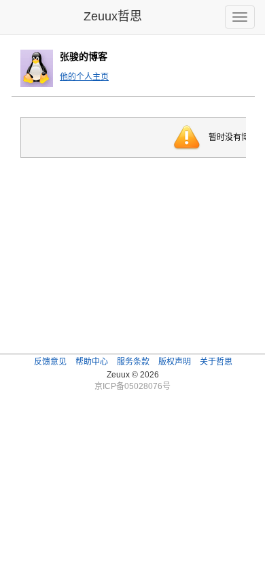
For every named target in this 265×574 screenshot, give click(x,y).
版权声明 (174, 362)
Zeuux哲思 (113, 16)
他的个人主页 (84, 77)
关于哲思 (216, 362)
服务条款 (133, 362)
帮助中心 (91, 362)
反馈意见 (50, 362)
